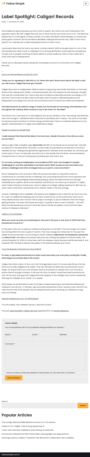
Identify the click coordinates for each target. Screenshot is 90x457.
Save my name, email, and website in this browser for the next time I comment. (41, 372)
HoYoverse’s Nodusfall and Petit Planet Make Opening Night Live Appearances (35, 434)
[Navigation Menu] (85, 3)
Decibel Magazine (61, 311)
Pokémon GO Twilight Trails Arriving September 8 (23, 426)
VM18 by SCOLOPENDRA (12, 214)
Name (8, 334)
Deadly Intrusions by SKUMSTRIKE (16, 130)
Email (35, 334)
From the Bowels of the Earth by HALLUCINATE (21, 249)
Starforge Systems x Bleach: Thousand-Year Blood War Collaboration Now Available (38, 438)
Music (4, 22)
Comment (10, 344)
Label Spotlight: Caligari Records (23, 311)
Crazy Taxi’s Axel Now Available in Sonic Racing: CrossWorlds (27, 430)
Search (5, 401)
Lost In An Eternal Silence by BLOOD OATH (20, 74)
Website (63, 334)
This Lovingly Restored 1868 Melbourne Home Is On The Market (28, 422)
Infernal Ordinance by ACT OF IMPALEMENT (20, 298)
